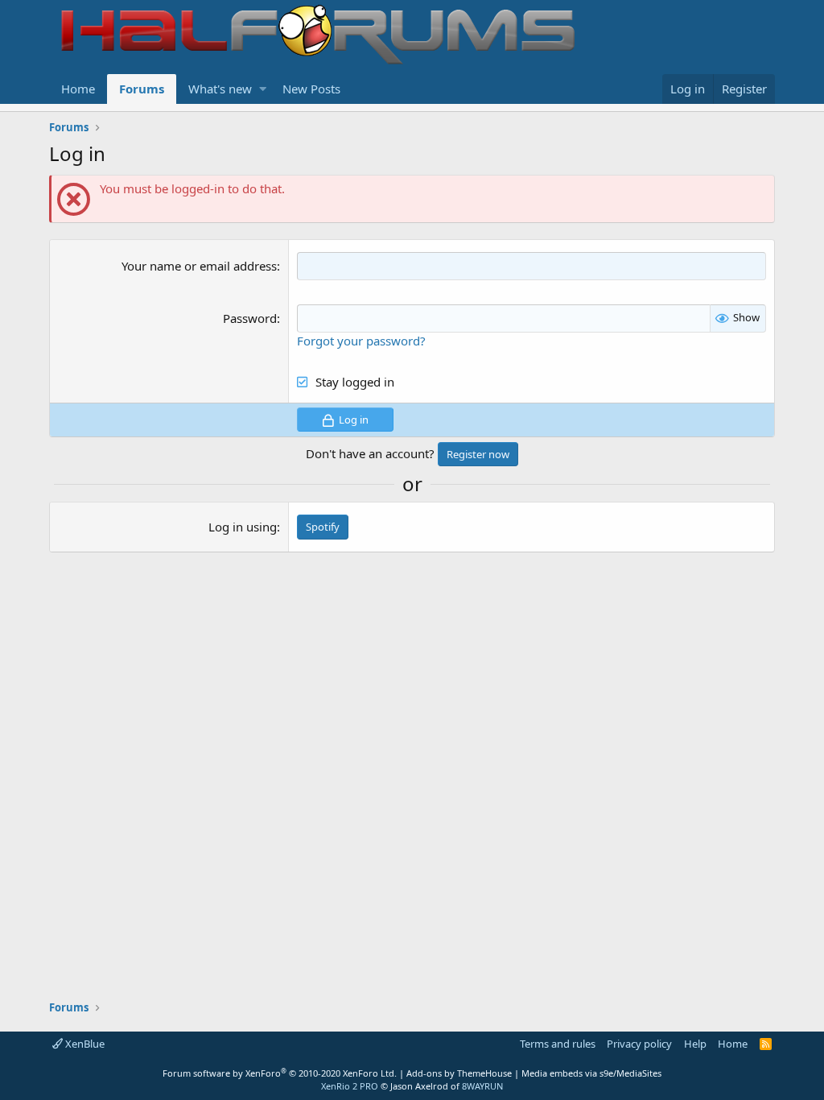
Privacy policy (639, 1043)
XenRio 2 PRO (349, 1086)
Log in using (242, 527)
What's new (220, 89)
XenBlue (84, 1043)
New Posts (311, 89)
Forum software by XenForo (280, 1073)
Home (78, 89)
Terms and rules (557, 1043)
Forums (141, 89)
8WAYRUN (482, 1086)
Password (250, 318)
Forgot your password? (361, 341)
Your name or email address (199, 266)
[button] (262, 89)
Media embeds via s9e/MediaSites (591, 1073)
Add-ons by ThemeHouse (459, 1073)
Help (695, 1043)
